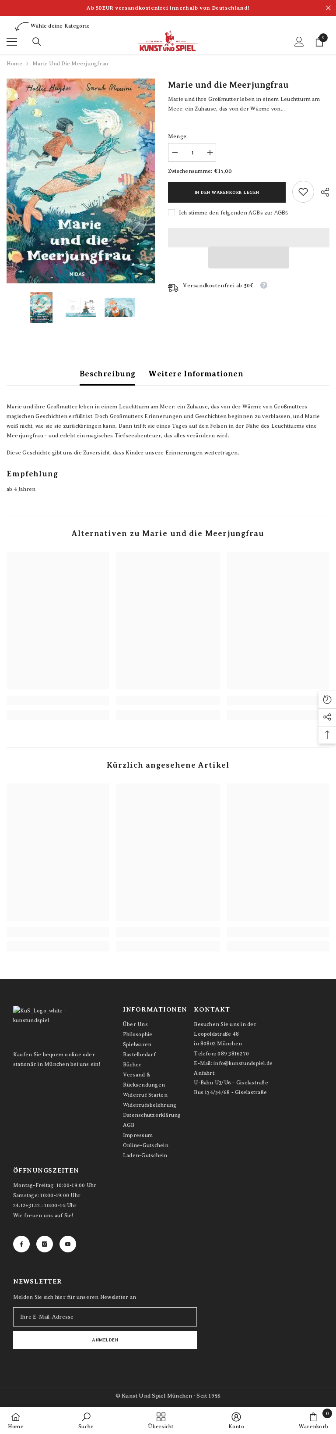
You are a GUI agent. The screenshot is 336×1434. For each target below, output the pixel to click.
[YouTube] (68, 1244)
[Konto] (299, 41)
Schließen (328, 8)
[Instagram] (44, 1244)
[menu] (12, 41)
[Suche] (37, 41)
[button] (248, 257)
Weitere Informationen (195, 373)
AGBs (281, 213)
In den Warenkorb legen (227, 192)
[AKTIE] (321, 192)
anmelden (105, 1339)
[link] (303, 192)
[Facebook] (21, 1244)
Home (14, 64)
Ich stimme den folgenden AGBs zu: (225, 213)
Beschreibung (107, 373)
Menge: (178, 136)
